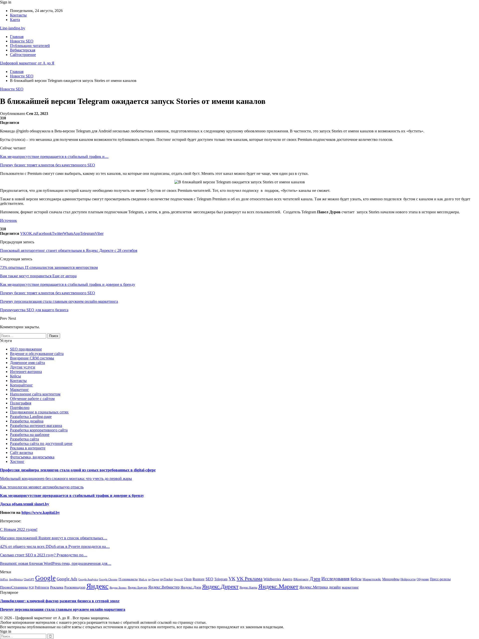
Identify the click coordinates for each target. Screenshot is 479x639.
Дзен (315, 578)
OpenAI (178, 579)
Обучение (423, 579)
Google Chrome (108, 579)
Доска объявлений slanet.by (24, 504)
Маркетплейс (371, 579)
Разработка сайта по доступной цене (41, 443)
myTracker (166, 579)
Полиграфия (20, 403)
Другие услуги (22, 367)
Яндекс (97, 586)
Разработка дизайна (26, 421)
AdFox (4, 579)
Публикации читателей (30, 45)
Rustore (199, 579)
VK (232, 578)
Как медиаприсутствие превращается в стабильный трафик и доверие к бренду (72, 495)
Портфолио (19, 407)
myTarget (153, 579)
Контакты (18, 15)
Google (45, 578)
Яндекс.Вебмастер (164, 587)
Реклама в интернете (27, 448)
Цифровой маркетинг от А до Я (27, 63)
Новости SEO (21, 41)
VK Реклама (249, 578)
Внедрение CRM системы (32, 358)
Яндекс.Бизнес (118, 587)
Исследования (335, 578)
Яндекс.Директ (220, 587)
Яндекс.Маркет (278, 586)
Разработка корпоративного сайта (39, 430)
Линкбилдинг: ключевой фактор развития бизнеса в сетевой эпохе (60, 601)
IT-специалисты (128, 579)
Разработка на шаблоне (29, 434)
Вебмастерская (22, 50)
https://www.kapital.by (40, 512)
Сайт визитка (21, 452)
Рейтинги (42, 587)
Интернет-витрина (26, 371)
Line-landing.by (12, 28)
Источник (8, 220)
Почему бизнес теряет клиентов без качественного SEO (47, 165)
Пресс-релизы (440, 579)
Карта (15, 19)
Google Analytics (88, 579)
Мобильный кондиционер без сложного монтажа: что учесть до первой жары (66, 478)
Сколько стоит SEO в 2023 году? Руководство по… (43, 555)
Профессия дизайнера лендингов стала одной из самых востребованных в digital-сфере (78, 470)
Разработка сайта (24, 439)
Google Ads (67, 579)
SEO (209, 579)
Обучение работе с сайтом (32, 398)
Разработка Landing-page (31, 416)
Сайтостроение (23, 54)
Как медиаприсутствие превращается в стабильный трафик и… (54, 156)
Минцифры (390, 579)
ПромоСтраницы (14, 587)
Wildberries (272, 579)
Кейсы (15, 376)
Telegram (221, 579)
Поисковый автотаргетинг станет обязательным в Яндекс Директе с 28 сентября (68, 250)
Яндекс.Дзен (191, 587)
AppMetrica (16, 579)
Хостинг (17, 461)
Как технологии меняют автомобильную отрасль (42, 487)
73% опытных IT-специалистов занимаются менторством (49, 267)
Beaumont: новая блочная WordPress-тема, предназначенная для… (55, 563)
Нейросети (408, 579)
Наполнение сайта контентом (35, 394)
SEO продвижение (26, 349)
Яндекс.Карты (248, 587)
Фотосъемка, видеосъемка (32, 457)
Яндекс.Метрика (313, 587)
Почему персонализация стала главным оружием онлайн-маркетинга (62, 609)
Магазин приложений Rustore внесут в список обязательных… (53, 538)
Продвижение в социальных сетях (39, 412)
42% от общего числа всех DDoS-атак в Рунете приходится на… (55, 546)
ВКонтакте (301, 579)
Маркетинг (19, 389)
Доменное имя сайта (27, 362)
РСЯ (31, 587)
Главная (16, 36)
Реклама (56, 587)
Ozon (188, 579)
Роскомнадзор (74, 587)
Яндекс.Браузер (137, 587)
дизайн (335, 587)
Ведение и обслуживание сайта (37, 353)
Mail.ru (143, 579)
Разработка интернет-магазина (36, 425)
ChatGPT (29, 579)
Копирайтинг (21, 385)
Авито (287, 579)
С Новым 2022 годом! (18, 529)
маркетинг (350, 587)
